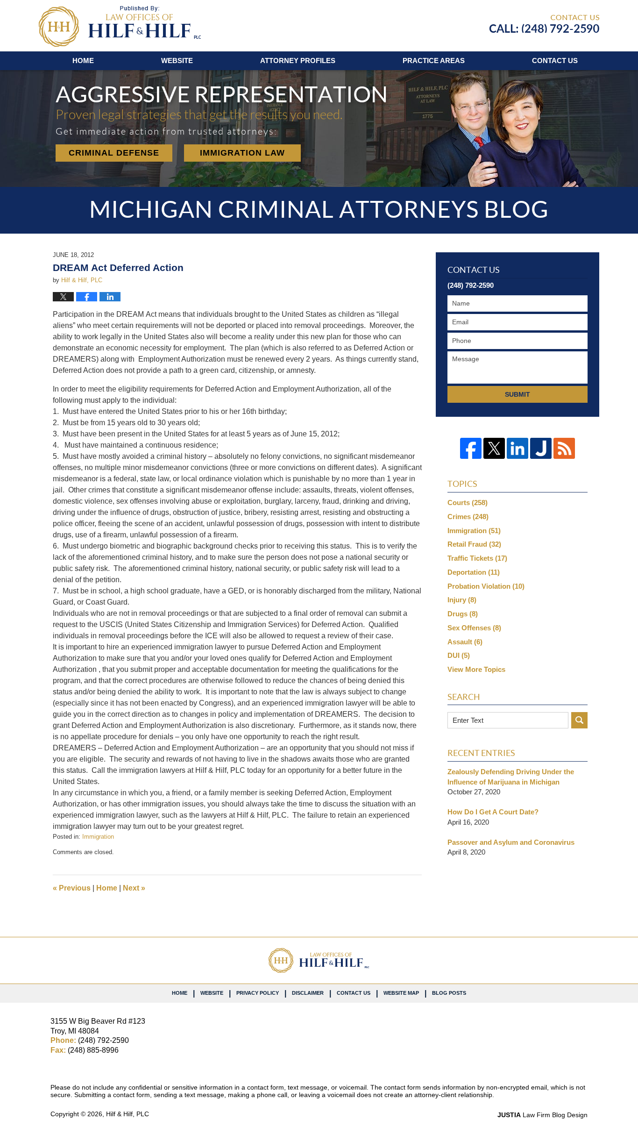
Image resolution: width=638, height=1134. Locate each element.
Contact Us (353, 993)
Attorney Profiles (297, 60)
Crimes (468, 517)
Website (177, 60)
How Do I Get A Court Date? (493, 812)
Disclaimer (308, 993)
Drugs (462, 614)
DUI (458, 655)
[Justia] (541, 448)
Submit (517, 394)
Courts (467, 502)
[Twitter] (494, 448)
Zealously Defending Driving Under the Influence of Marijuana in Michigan (510, 777)
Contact (555, 60)
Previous (72, 888)
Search (579, 720)
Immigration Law (242, 152)
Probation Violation (486, 586)
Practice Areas (434, 60)
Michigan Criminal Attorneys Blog (120, 26)
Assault (464, 642)
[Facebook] (471, 448)
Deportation (473, 572)
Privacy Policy (257, 993)
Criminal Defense (114, 152)
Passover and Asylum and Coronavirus (510, 842)
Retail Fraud (474, 544)
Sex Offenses (474, 628)
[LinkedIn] (517, 448)
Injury (461, 600)
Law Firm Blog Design (542, 1115)
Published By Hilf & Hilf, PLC (544, 24)
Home (83, 60)
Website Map (401, 993)
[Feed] (564, 448)
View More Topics (476, 669)
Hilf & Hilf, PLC (127, 1114)
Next (134, 888)
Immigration (98, 836)
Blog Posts (449, 993)
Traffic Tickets (477, 558)
